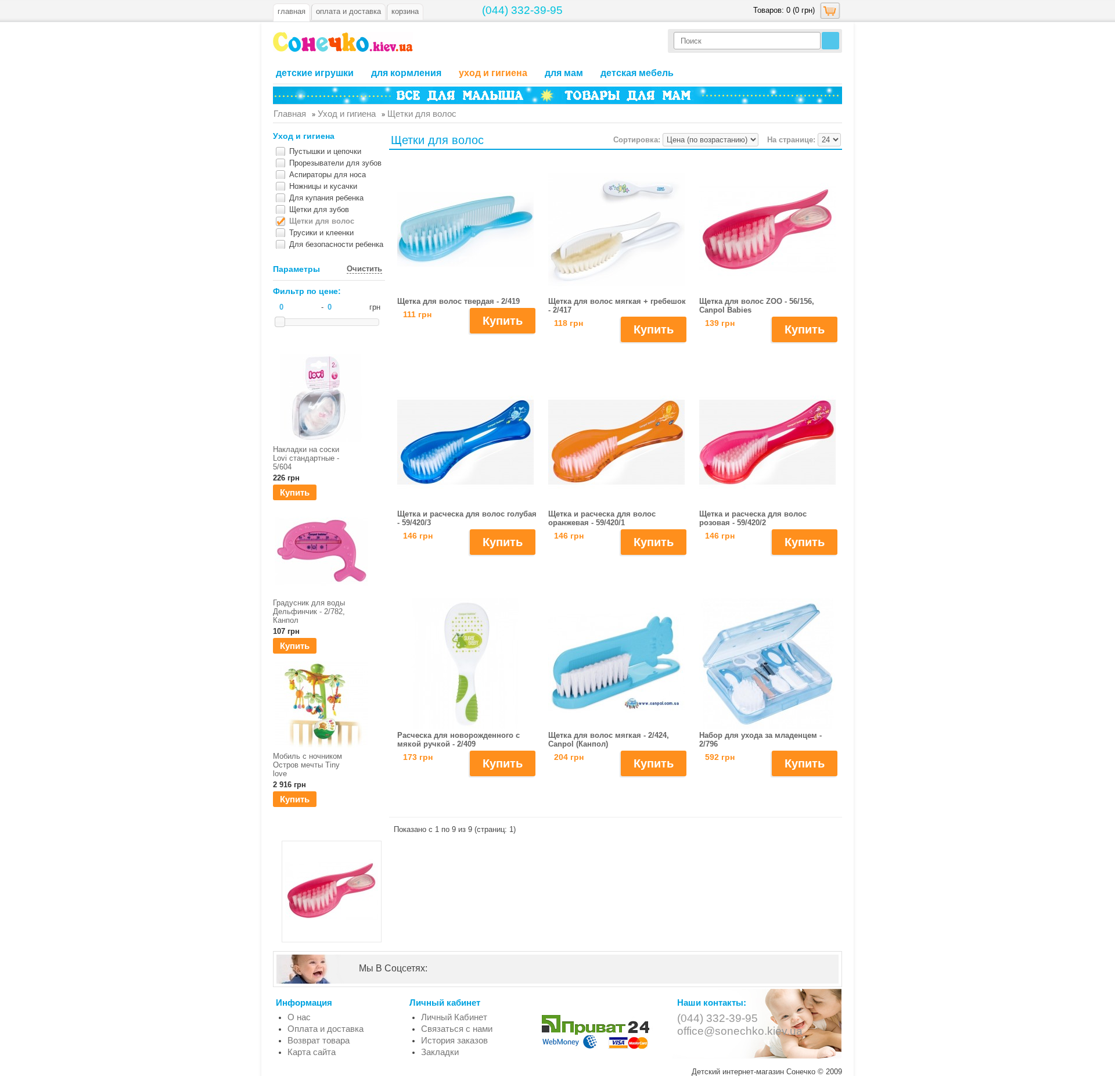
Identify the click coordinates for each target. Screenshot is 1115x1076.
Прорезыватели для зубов (335, 163)
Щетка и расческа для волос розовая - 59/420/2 (753, 518)
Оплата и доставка (325, 1029)
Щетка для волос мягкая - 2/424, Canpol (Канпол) (608, 739)
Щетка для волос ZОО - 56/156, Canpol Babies (756, 305)
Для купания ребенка (326, 197)
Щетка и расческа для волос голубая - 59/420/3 (467, 518)
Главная (291, 11)
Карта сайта (311, 1052)
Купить (295, 492)
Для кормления (406, 73)
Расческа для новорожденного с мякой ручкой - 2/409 (458, 739)
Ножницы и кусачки (323, 186)
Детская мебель (637, 73)
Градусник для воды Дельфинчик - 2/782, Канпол (309, 611)
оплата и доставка (348, 11)
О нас (299, 1017)
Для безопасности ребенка (336, 244)
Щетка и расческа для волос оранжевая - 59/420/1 (602, 518)
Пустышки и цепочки (325, 151)
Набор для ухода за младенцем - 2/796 (760, 739)
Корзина (405, 11)
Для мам (564, 73)
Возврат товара (318, 1040)
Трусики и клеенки (321, 232)
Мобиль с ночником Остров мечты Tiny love (307, 765)
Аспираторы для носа (327, 174)
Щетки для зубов (319, 209)
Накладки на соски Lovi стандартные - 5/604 (306, 458)
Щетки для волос (321, 221)
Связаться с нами (456, 1029)
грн (374, 307)
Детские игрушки (315, 73)
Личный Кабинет (454, 1017)
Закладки (440, 1052)
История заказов (454, 1040)
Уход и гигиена (493, 73)
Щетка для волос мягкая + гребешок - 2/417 (617, 305)
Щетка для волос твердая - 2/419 (458, 301)
